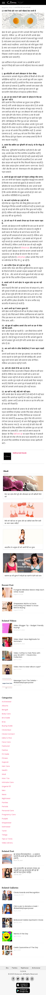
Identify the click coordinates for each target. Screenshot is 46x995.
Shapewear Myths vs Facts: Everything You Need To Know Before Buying (26, 605)
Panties (5, 802)
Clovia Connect (8, 734)
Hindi (10, 7)
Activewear (6, 701)
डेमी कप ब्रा (18, 434)
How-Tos (5, 778)
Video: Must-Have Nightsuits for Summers (27, 640)
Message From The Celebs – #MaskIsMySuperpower (25, 681)
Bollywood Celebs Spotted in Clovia (28, 920)
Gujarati (5, 762)
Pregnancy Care (9, 814)
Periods (5, 806)
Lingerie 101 (6, 786)
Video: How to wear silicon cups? (27, 666)
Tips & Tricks (7, 839)
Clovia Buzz (6, 730)
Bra (7, 968)
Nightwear (6, 798)
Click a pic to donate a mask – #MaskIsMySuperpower (26, 907)
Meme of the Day (21, 933)
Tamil (4, 831)
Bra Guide (6, 718)
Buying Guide (7, 726)
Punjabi (5, 818)
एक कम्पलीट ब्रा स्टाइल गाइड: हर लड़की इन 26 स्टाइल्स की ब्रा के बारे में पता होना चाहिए (27, 870)
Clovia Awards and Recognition (26, 892)
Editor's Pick (7, 738)
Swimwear (6, 826)
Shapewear (6, 822)
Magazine (5, 7)
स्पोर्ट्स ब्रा (21, 257)
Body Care (6, 714)
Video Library (7, 843)
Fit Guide (5, 754)
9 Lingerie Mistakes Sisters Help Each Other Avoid (29, 591)
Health (4, 770)
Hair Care (6, 766)
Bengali (5, 709)
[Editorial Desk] (7, 460)
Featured (6, 746)
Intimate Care (8, 782)
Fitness (5, 758)
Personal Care (8, 810)
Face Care (6, 742)
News (4, 794)
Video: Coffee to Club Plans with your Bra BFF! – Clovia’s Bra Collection (27, 655)
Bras (4, 722)
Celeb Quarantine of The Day (26, 947)
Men (3, 790)
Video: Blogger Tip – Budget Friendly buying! (29, 626)
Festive (5, 750)
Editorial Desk (20, 453)
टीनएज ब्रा (25, 248)
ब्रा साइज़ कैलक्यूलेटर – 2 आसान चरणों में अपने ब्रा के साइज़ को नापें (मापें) (27, 856)
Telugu (4, 835)
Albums (5, 705)
